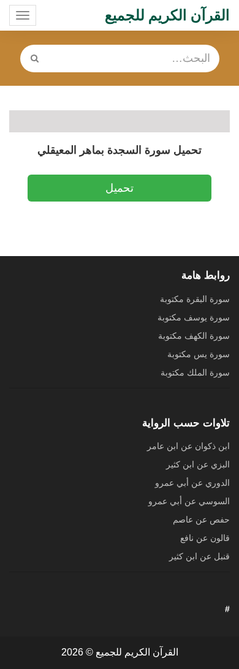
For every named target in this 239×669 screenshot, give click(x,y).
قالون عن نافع (205, 538)
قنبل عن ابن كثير (199, 556)
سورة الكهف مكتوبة (194, 336)
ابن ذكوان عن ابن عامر (188, 446)
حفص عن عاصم (201, 519)
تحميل (119, 188)
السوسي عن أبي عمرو (189, 501)
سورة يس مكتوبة (198, 354)
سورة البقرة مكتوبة (195, 299)
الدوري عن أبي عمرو (192, 483)
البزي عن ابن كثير (198, 464)
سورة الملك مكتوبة (195, 372)
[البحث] (35, 58)
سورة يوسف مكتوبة (193, 317)
